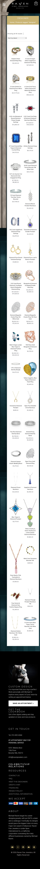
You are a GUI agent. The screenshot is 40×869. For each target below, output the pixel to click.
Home (12, 22)
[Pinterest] (34, 847)
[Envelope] (29, 847)
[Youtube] (12, 847)
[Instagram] (18, 847)
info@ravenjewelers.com (18, 757)
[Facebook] (23, 847)
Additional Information (21, 794)
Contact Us (14, 776)
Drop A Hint (14, 785)
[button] (4, 4)
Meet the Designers (18, 782)
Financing (14, 788)
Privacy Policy (16, 791)
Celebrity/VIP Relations (19, 765)
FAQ (10, 779)
